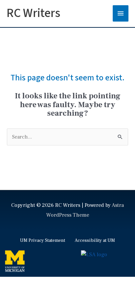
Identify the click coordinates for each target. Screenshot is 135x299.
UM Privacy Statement (42, 240)
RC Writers (33, 13)
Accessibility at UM (95, 240)
